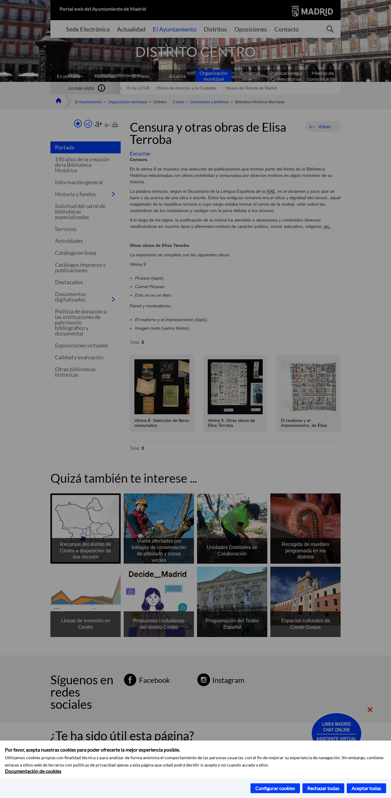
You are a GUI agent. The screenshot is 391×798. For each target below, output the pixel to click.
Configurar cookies (275, 788)
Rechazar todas (323, 788)
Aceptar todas (366, 788)
